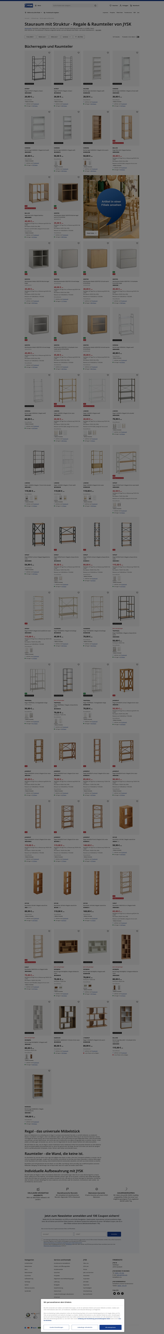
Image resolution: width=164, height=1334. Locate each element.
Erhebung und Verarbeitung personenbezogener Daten (94, 1318)
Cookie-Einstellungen (56, 1327)
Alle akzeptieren (110, 1327)
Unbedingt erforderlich (85, 1327)
